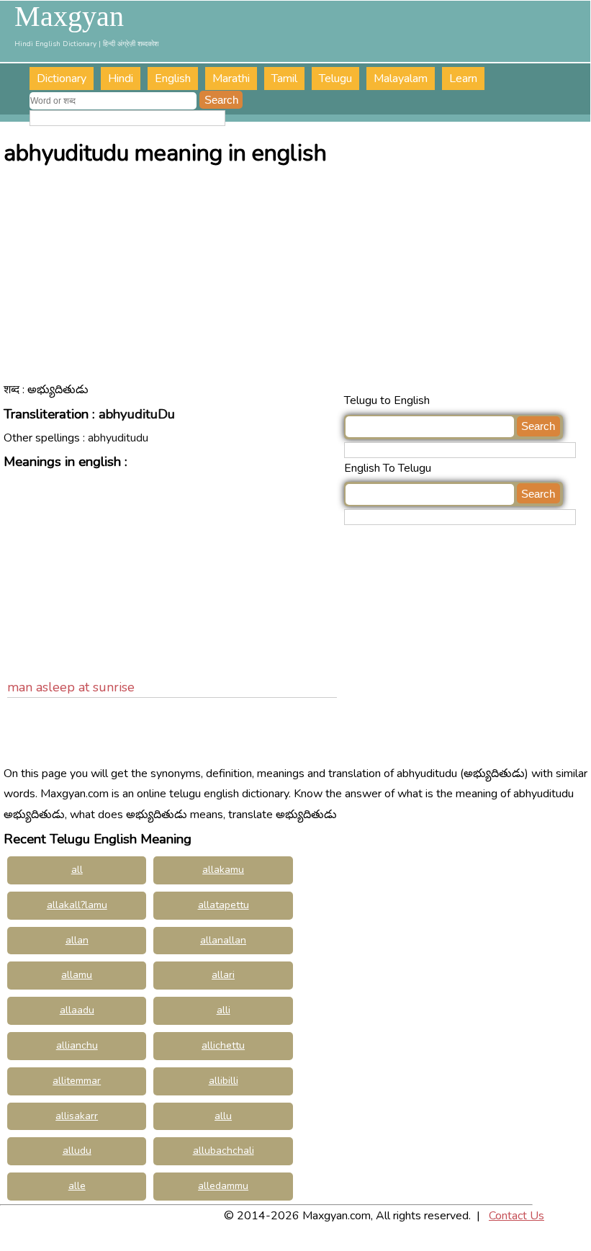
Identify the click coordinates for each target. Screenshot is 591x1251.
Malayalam (401, 78)
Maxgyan (69, 16)
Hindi (120, 78)
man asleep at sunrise (71, 687)
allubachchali (223, 1150)
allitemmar (77, 1081)
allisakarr (76, 1116)
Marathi (231, 78)
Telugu (335, 78)
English (173, 78)
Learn (463, 78)
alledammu (223, 1186)
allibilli (223, 1081)
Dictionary (61, 78)
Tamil (284, 78)
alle (77, 1186)
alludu (77, 1150)
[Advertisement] (297, 282)
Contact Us (516, 1216)
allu (223, 1116)
